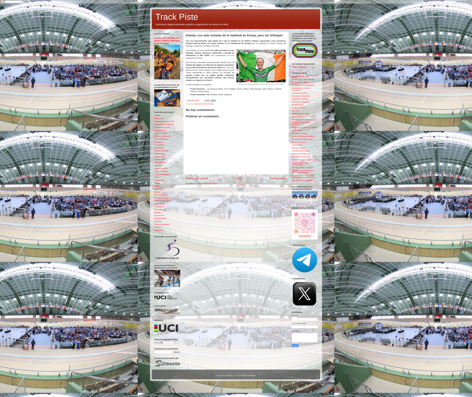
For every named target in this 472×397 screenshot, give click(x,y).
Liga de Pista (159, 180)
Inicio (239, 178)
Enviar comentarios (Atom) (207, 183)
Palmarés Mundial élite (301, 151)
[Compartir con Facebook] (212, 100)
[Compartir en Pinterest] (215, 100)
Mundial (157, 192)
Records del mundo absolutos (303, 136)
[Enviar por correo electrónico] (205, 100)
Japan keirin (159, 165)
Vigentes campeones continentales (300, 164)
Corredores (158, 142)
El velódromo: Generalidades (303, 79)
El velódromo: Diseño (300, 82)
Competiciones (160, 130)
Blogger (253, 375)
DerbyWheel (159, 148)
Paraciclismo (159, 207)
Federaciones (159, 154)
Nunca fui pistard (160, 195)
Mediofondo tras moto (300, 114)
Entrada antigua (277, 178)
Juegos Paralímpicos (162, 174)
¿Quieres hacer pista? (300, 76)
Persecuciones (297, 105)
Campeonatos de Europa (204, 104)
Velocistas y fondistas (300, 99)
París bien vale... (160, 210)
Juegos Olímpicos (161, 171)
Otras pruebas (297, 117)
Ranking (157, 212)
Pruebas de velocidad (300, 102)
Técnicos (157, 227)
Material (157, 183)
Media (156, 186)
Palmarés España (299, 148)
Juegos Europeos (161, 168)
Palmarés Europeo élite (301, 157)
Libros (156, 177)
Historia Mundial (160, 162)
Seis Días (158, 221)
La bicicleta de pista (299, 93)
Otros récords (297, 145)
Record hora (159, 215)
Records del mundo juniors (302, 139)
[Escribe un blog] (208, 100)
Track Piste (176, 17)
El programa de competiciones (304, 120)
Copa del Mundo (160, 139)
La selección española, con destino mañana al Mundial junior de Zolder (167, 40)
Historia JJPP (159, 160)
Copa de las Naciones (162, 136)
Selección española (161, 224)
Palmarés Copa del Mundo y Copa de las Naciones (303, 171)
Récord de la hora (299, 142)
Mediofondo (158, 189)
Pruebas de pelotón (299, 108)
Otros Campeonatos (162, 201)
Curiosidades (159, 145)
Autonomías (159, 118)
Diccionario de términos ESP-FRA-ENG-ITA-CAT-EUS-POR (303, 176)
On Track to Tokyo (161, 198)
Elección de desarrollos (301, 96)
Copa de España (160, 133)
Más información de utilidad (302, 180)
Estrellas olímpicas (161, 151)
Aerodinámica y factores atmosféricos (301, 89)
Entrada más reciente (197, 178)
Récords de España (299, 133)
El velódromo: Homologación (303, 85)
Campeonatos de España (164, 121)
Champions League (162, 127)
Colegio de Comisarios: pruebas (304, 127)
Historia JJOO (159, 157)
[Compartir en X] (210, 100)
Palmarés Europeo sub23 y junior (305, 160)
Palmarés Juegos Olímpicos (303, 168)
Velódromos (158, 230)
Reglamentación (160, 218)
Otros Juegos (159, 204)
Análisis (157, 115)
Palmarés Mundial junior (301, 154)
